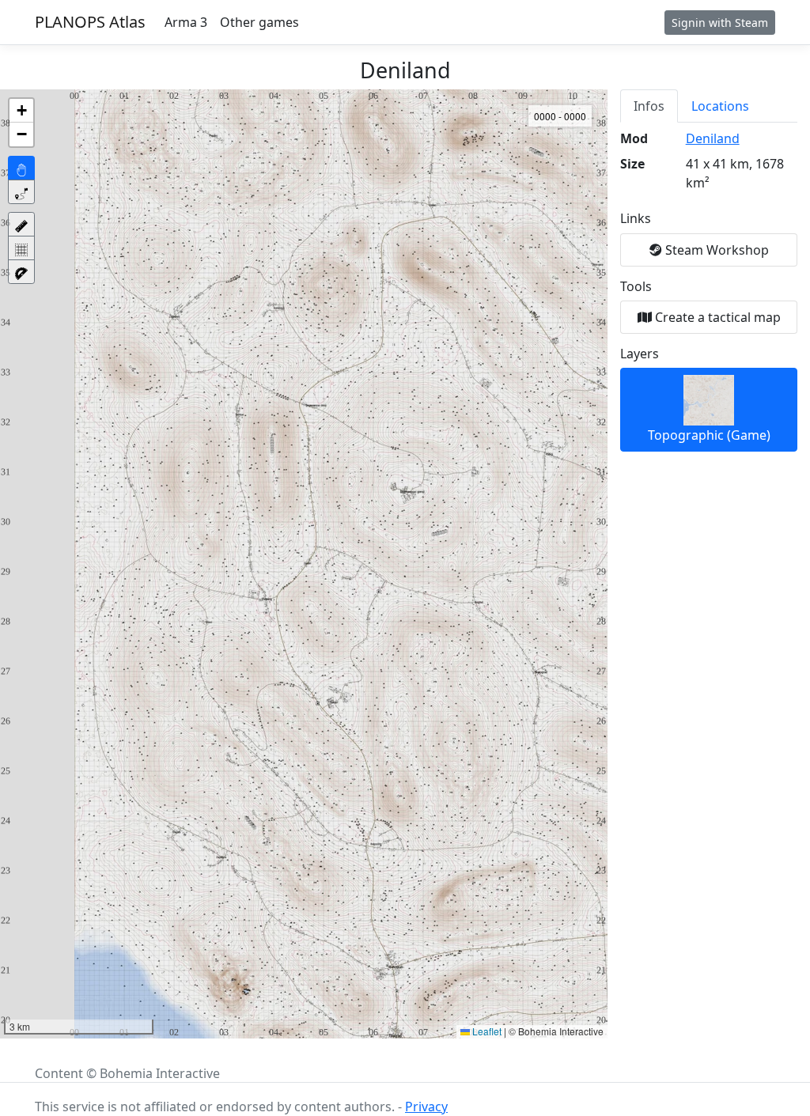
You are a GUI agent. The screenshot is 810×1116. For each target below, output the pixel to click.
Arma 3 (186, 22)
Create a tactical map (716, 317)
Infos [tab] (649, 106)
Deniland (713, 138)
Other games (259, 22)
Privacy (426, 1106)
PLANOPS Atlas (90, 21)
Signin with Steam (720, 22)
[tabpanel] (708, 290)
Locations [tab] (720, 106)
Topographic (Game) (709, 435)
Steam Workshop (715, 250)
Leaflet (486, 1031)
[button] (21, 111)
